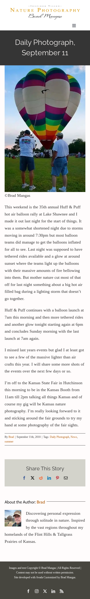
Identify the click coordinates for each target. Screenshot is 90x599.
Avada (39, 577)
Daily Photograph (59, 437)
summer (9, 441)
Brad (11, 437)
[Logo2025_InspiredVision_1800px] (45, 6)
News (74, 437)
